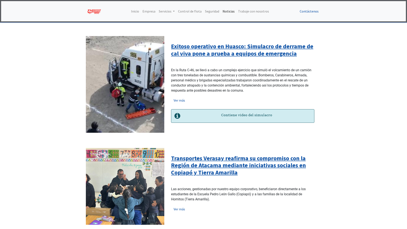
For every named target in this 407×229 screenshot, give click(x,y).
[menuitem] (135, 11)
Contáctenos (309, 11)
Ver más (179, 100)
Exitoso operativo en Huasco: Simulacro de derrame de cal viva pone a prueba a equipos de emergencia (242, 49)
